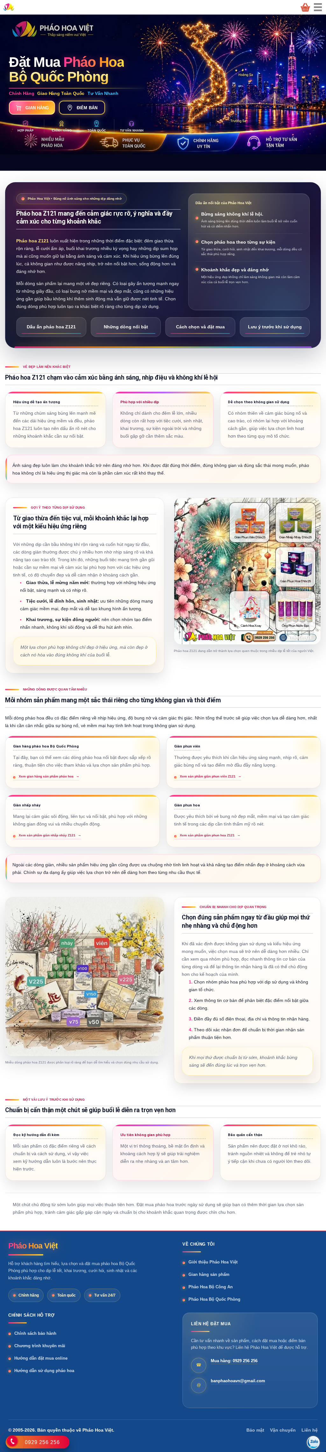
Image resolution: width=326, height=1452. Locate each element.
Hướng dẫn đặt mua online (40, 1358)
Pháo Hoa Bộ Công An (210, 1286)
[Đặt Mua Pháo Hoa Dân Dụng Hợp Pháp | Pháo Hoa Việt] (9, 7)
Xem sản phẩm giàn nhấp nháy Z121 (50, 835)
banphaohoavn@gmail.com (238, 1380)
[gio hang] (305, 7)
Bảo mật (255, 1430)
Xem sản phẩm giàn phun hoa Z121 (210, 835)
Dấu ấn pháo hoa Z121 (51, 326)
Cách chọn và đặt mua (200, 326)
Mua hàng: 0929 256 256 (234, 1360)
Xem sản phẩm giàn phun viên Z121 (210, 776)
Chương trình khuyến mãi (39, 1345)
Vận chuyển (283, 1430)
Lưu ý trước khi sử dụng (275, 326)
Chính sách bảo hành (35, 1333)
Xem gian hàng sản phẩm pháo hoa (49, 776)
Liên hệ (309, 1430)
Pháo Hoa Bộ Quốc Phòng (214, 1299)
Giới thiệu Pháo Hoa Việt (212, 1262)
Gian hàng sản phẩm (209, 1274)
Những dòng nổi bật (126, 326)
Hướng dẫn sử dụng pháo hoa (44, 1370)
